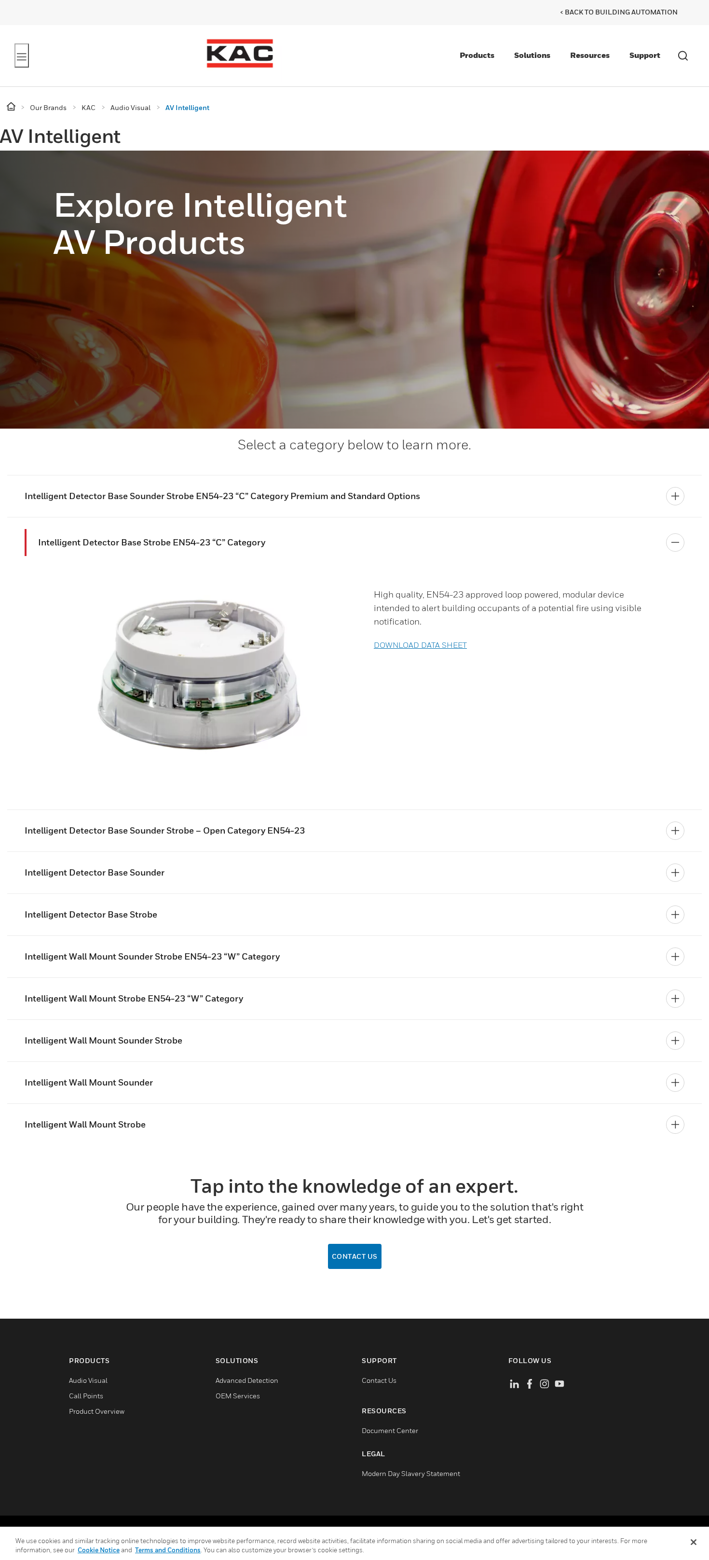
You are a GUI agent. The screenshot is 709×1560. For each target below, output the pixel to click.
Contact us (355, 1256)
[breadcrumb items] (12, 107)
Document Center (390, 1430)
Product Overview (96, 1411)
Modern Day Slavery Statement (411, 1473)
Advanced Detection (247, 1380)
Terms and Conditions (168, 1550)
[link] (192, 671)
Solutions (532, 55)
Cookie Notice (99, 1550)
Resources (590, 55)
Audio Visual (88, 1380)
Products (477, 55)
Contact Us (379, 1380)
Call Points (86, 1396)
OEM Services (238, 1396)
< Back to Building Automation (619, 12)
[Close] (693, 1542)
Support (644, 55)
